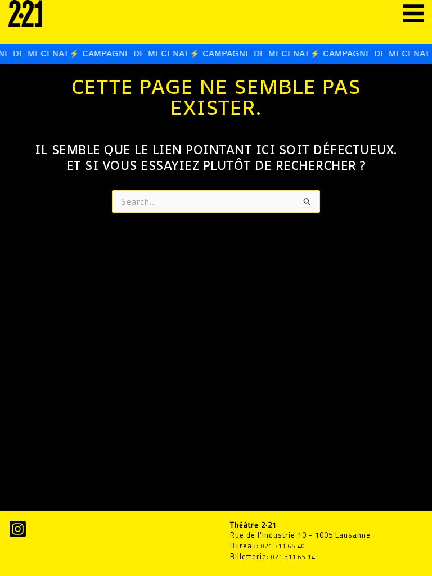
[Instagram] (17, 529)
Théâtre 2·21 (88, 13)
